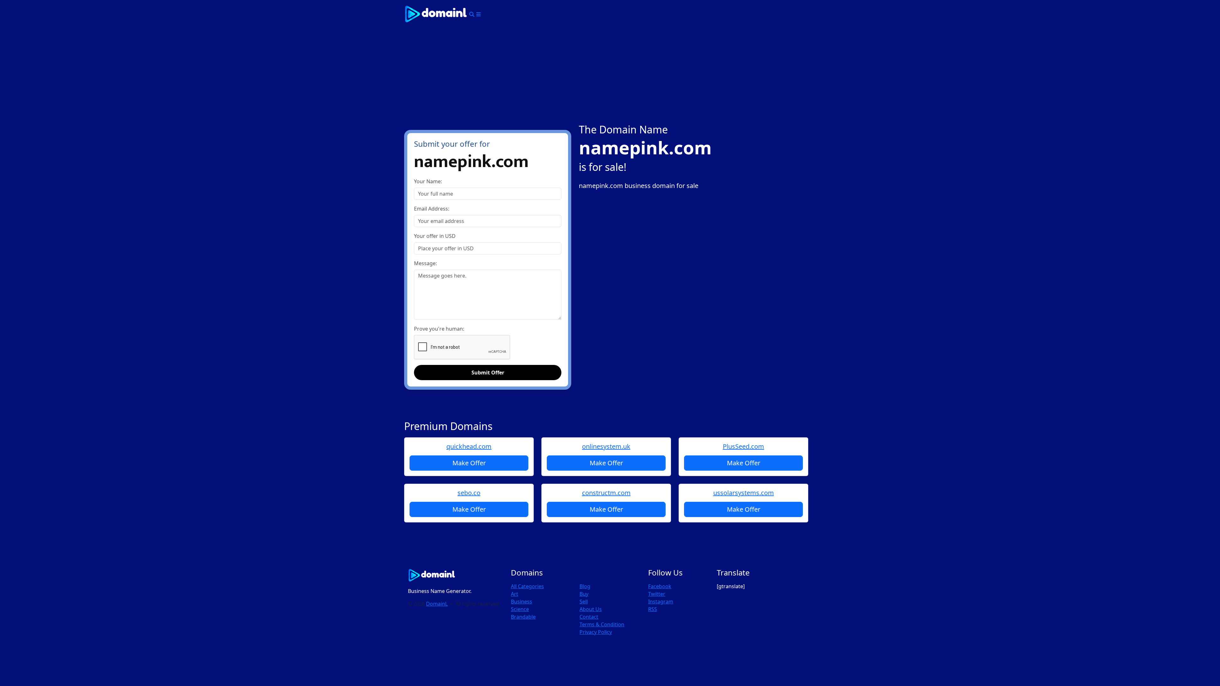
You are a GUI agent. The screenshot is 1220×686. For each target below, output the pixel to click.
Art (514, 593)
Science (520, 609)
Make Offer (469, 463)
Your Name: (428, 181)
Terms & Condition (602, 624)
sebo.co (469, 492)
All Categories (527, 586)
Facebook (659, 586)
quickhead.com (468, 446)
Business (521, 601)
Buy (584, 593)
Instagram (660, 601)
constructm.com (606, 492)
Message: (425, 263)
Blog (585, 586)
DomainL (437, 603)
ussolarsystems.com (743, 492)
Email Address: (431, 208)
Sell (584, 601)
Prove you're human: (439, 328)
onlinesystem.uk (606, 446)
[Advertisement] (610, 75)
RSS (652, 609)
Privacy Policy (596, 632)
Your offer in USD (435, 235)
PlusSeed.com (743, 446)
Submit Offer (487, 372)
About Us (591, 609)
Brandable (523, 616)
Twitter (656, 593)
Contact (589, 616)
